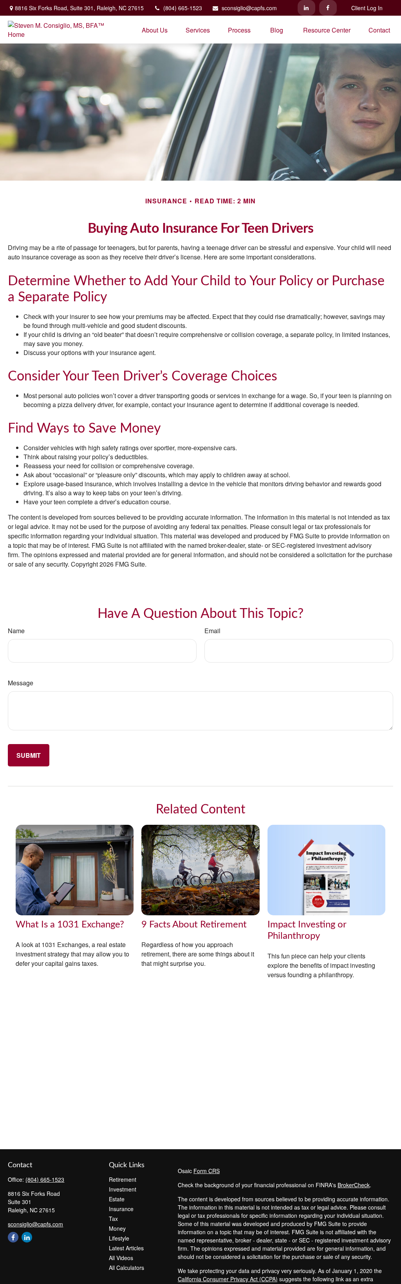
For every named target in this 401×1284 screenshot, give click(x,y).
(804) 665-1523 (182, 8)
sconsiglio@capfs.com (249, 8)
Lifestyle (119, 1238)
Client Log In (367, 8)
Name (16, 630)
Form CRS (206, 1171)
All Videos (121, 1258)
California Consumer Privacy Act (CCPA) (228, 1279)
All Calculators (126, 1267)
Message (20, 682)
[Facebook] (328, 8)
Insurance (121, 1209)
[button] (155, 30)
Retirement (122, 1179)
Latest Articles (126, 1248)
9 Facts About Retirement (194, 924)
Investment (122, 1189)
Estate (117, 1199)
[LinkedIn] (306, 8)
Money (117, 1228)
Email (212, 630)
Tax (113, 1218)
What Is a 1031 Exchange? (70, 924)
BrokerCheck (354, 1185)
